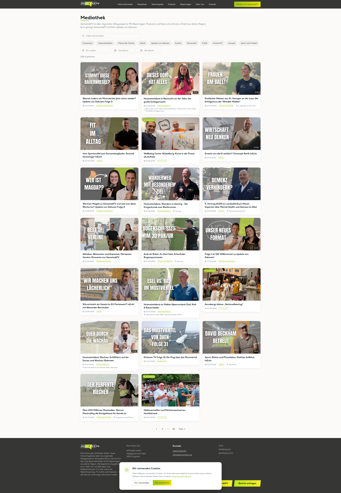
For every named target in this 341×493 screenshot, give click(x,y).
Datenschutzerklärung (181, 476)
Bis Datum (149, 50)
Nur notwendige (142, 483)
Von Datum (123, 50)
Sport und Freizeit (249, 43)
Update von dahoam (160, 43)
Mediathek (142, 4)
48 (173, 429)
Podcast (171, 4)
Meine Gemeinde (125, 4)
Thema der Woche (126, 43)
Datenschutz (226, 453)
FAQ (221, 446)
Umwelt (231, 43)
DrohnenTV (218, 43)
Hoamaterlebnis (105, 43)
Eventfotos (87, 43)
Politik (204, 43)
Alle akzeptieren (162, 483)
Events (178, 43)
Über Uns (200, 4)
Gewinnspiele (157, 4)
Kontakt (212, 4)
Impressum (225, 449)
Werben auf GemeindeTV (247, 4)
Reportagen (185, 4)
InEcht (142, 43)
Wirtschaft (191, 43)
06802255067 (179, 451)
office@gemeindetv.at (182, 455)
